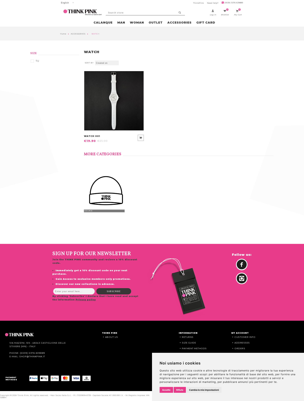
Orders (239, 348)
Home (63, 34)
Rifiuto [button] (179, 390)
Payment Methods (194, 348)
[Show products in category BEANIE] (106, 190)
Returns (187, 337)
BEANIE (88, 211)
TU (37, 61)
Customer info (245, 337)
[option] (106, 190)
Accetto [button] (166, 390)
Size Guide (189, 342)
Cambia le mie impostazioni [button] (204, 390)
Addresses (242, 342)
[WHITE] (114, 101)
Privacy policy (86, 299)
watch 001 (92, 136)
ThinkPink (198, 3)
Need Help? (212, 3)
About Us (111, 337)
